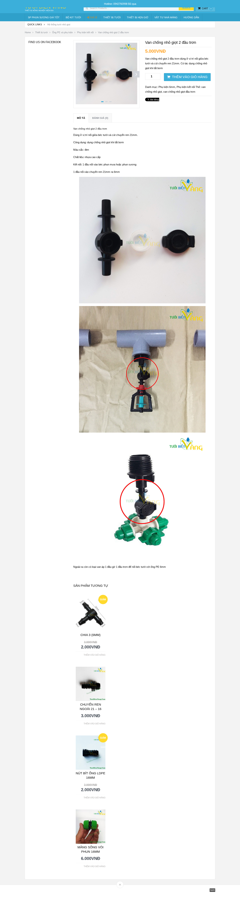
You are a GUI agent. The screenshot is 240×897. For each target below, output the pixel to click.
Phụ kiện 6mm (166, 86)
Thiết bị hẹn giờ (137, 17)
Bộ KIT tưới (73, 17)
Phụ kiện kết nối (85, 32)
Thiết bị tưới (112, 17)
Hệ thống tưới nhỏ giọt (58, 24)
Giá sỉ (93, 17)
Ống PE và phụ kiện (62, 32)
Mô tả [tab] (81, 118)
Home (28, 32)
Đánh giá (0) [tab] (100, 118)
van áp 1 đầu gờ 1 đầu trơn (112, 566)
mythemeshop (43, 891)
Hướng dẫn (191, 17)
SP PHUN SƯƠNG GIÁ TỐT (44, 17)
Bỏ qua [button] (132, 3)
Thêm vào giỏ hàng (189, 77)
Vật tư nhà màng (165, 17)
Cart (207, 8)
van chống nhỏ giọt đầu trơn (179, 91)
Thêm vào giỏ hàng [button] (94, 655)
